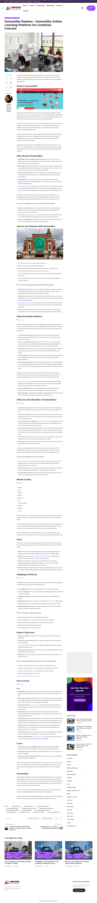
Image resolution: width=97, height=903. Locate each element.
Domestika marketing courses (46, 808)
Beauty (69, 761)
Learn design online (11, 812)
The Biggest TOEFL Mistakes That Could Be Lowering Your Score (84, 728)
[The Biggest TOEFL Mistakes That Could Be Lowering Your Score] (70, 729)
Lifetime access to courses (25, 461)
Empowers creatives (23, 381)
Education (70, 771)
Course (69, 765)
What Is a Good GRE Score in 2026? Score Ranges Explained (83, 737)
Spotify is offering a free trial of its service (29, 676)
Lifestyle (69, 803)
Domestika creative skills (43, 806)
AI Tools (69, 758)
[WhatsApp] (6, 82)
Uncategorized (71, 826)
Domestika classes (16, 806)
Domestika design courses (12, 808)
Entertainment (71, 774)
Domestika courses (29, 806)
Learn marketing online (38, 812)
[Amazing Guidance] (13, 8)
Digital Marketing (72, 768)
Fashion (69, 777)
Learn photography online (53, 812)
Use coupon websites (24, 645)
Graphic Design (71, 787)
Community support (23, 186)
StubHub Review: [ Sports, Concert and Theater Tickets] (9, 108)
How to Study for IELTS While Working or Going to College (18, 862)
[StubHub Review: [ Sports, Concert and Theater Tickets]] (9, 99)
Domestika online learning (12, 810)
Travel (69, 822)
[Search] (85, 8)
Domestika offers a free (30, 214)
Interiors (69, 800)
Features (69, 781)
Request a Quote (79, 890)
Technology (15, 18)
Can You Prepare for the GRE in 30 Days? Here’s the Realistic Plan (84, 745)
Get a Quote (80, 700)
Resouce (8, 18)
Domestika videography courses (42, 810)
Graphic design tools (73, 790)
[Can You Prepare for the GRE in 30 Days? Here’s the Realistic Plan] (70, 747)
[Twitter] (11, 78)
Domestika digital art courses (29, 808)
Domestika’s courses (43, 421)
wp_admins (9, 866)
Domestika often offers (39, 736)
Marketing (70, 806)
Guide (68, 793)
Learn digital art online (24, 812)
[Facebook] (6, 78)
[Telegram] (6, 87)
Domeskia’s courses (34, 705)
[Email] (11, 87)
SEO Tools (70, 816)
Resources (70, 813)
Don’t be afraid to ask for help (26, 302)
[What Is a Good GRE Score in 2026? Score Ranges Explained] (70, 738)
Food (68, 784)
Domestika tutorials (27, 810)
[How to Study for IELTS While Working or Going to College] (70, 721)
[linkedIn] (11, 82)
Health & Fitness (72, 797)
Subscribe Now (91, 8)
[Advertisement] (79, 663)
